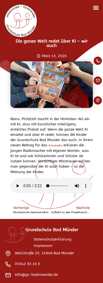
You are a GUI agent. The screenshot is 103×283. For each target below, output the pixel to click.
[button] (95, 7)
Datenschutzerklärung (52, 239)
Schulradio (55, 145)
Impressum (43, 246)
